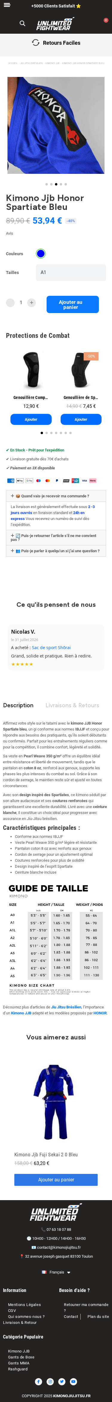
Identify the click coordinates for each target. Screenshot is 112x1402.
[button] (22, 24)
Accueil (13, 63)
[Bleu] (41, 254)
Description (18, 705)
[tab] (56, 496)
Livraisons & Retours (72, 705)
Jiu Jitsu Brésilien (31, 63)
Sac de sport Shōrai (51, 647)
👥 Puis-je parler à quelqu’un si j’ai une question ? (57, 551)
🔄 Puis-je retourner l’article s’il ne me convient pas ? (53, 537)
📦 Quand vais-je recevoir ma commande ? (52, 496)
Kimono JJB (52, 63)
